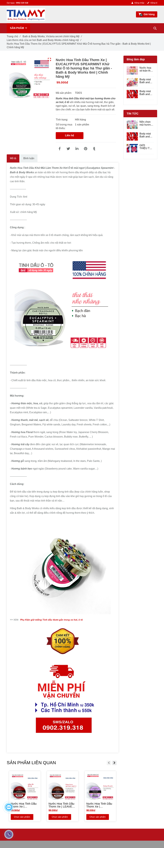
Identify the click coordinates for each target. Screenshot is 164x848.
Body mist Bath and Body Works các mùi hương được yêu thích (146, 81)
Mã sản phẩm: (64, 93)
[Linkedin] (77, 149)
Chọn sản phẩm (22, 817)
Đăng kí (153, 3)
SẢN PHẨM (17, 28)
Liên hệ (69, 135)
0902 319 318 (22, 3)
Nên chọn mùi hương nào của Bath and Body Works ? (146, 123)
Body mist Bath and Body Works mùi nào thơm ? (146, 93)
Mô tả (13, 158)
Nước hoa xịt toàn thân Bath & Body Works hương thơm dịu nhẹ (146, 69)
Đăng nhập (139, 3)
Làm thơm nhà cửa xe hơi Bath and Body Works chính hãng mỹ (44, 40)
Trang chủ (13, 36)
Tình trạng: (62, 119)
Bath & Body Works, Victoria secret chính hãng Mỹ (52, 36)
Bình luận (28, 158)
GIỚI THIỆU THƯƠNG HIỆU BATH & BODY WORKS (146, 147)
